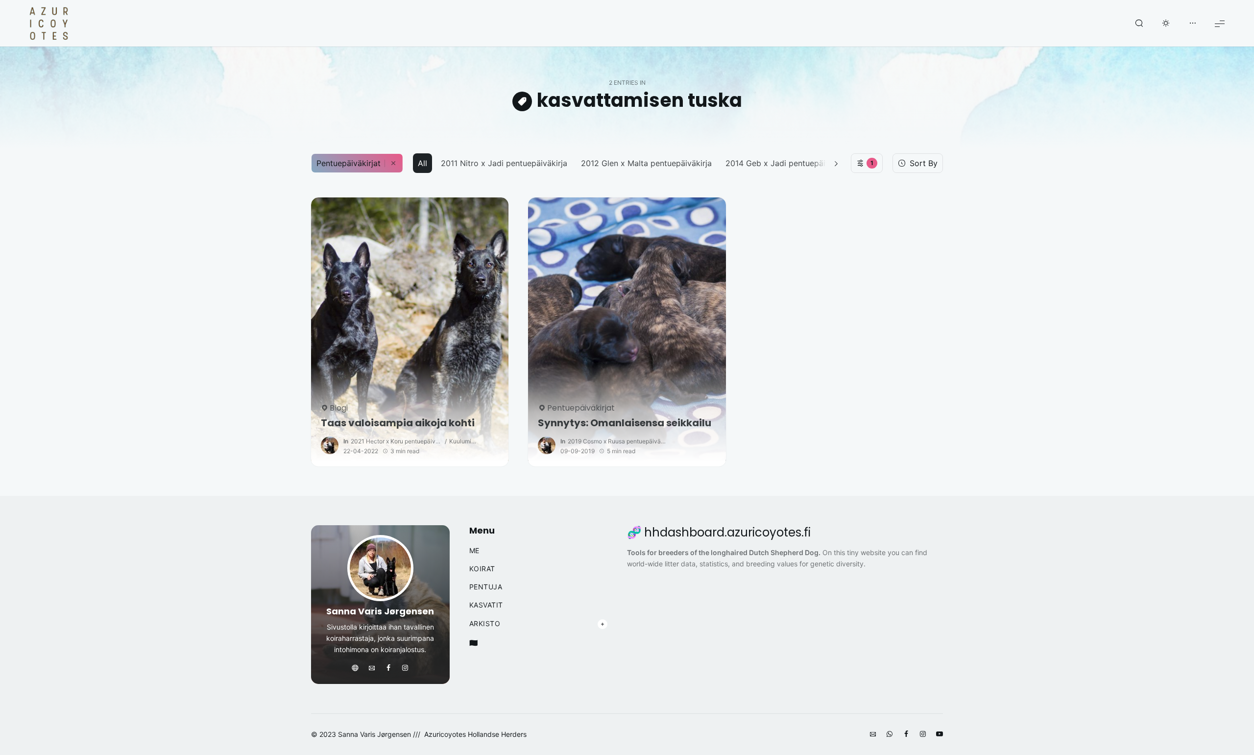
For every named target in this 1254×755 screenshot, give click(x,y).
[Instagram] (405, 668)
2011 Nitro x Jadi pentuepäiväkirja (504, 163)
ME (474, 551)
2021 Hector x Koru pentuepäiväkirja (396, 441)
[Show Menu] (1220, 23)
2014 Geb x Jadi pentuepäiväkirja (787, 163)
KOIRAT (482, 569)
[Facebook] (388, 668)
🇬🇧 (473, 643)
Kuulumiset (463, 441)
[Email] (371, 668)
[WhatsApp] (889, 734)
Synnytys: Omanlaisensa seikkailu (624, 423)
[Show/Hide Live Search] (1139, 23)
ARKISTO (485, 624)
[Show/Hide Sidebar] (1193, 23)
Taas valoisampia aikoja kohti (398, 423)
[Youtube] (939, 734)
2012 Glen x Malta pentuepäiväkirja (646, 163)
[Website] (355, 668)
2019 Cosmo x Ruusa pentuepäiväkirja (617, 441)
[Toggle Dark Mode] (1166, 23)
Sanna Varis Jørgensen (380, 611)
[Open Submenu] (602, 624)
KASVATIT (486, 605)
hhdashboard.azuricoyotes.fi (727, 532)
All (422, 163)
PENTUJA (486, 587)
